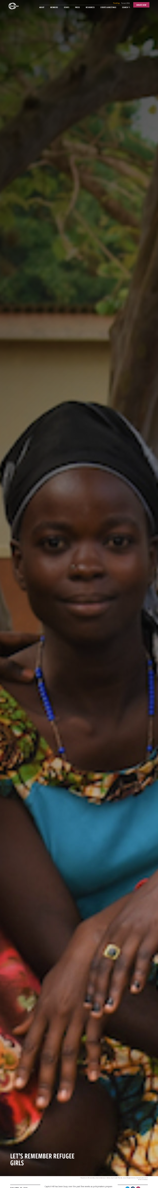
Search (125, 7)
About (41, 7)
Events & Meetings (108, 7)
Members (54, 7)
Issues (66, 7)
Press (77, 7)
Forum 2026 (125, 3)
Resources (90, 7)
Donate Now (141, 4)
